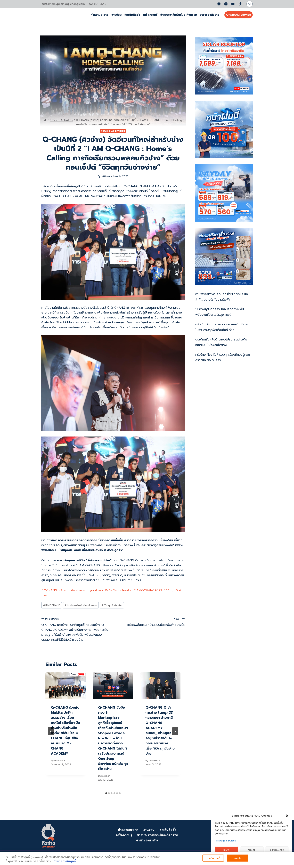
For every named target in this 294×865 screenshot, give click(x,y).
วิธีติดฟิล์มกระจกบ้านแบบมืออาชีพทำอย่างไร (156, 622)
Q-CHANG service (238, 15)
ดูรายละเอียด (277, 850)
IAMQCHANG (51, 605)
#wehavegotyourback (87, 590)
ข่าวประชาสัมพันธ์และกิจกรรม (178, 14)
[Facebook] (219, 4)
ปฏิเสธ (252, 850)
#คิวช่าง (64, 590)
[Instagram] (226, 4)
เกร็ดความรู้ (150, 14)
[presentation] (65, 686)
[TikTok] (240, 4)
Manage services (226, 840)
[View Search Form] (249, 4)
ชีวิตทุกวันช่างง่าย (112, 605)
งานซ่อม (116, 14)
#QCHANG (49, 590)
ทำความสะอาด (100, 14)
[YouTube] (233, 4)
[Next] (175, 731)
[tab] (106, 793)
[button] (287, 815)
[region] (147, 858)
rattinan (105, 176)
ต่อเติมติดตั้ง (132, 14)
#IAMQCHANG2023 (147, 590)
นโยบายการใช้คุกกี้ (64, 861)
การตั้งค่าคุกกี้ (213, 858)
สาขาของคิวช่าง (209, 14)
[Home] (45, 120)
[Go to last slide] (51, 731)
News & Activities (113, 131)
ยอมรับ (226, 850)
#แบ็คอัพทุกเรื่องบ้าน (118, 590)
